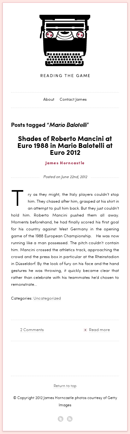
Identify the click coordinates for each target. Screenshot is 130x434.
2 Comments (32, 330)
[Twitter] (60, 419)
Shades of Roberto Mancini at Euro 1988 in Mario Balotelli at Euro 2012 (65, 146)
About (48, 100)
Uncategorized (47, 299)
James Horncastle (65, 46)
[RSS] (70, 419)
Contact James (73, 100)
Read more (99, 330)
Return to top (65, 386)
